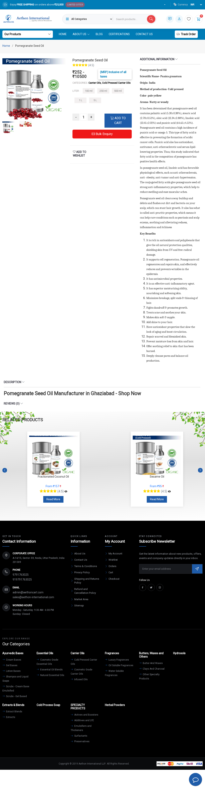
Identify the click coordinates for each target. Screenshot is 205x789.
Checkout (114, 578)
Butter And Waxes (152, 663)
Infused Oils (81, 679)
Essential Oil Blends (51, 669)
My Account (115, 553)
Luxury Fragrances (118, 659)
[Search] (151, 19)
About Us (79, 553)
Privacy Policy (82, 572)
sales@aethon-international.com (33, 597)
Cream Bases (13, 659)
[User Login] (179, 19)
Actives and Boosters (86, 714)
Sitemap (79, 605)
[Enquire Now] (170, 19)
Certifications (119, 34)
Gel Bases (11, 665)
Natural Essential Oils (52, 675)
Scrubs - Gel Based (16, 696)
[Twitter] (151, 587)
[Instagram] (159, 587)
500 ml (118, 90)
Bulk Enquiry (104, 134)
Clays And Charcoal (153, 668)
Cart (111, 572)
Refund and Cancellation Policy (85, 591)
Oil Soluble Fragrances (120, 665)
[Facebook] (142, 587)
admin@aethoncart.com (28, 592)
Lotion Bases (13, 671)
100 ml (88, 90)
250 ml (103, 90)
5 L (95, 100)
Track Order (188, 34)
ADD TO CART (120, 120)
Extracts (10, 717)
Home (63, 34)
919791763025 (22, 579)
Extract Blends (13, 711)
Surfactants (80, 735)
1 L (80, 100)
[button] (200, 470)
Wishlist (113, 559)
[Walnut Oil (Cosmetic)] (169, 491)
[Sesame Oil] (65, 491)
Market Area (81, 599)
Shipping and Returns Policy (86, 580)
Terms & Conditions (85, 566)
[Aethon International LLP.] (27, 19)
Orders (112, 566)
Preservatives (81, 741)
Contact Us (144, 34)
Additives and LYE (84, 720)
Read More (53, 499)
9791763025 (21, 574)
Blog (99, 34)
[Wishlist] (189, 19)
